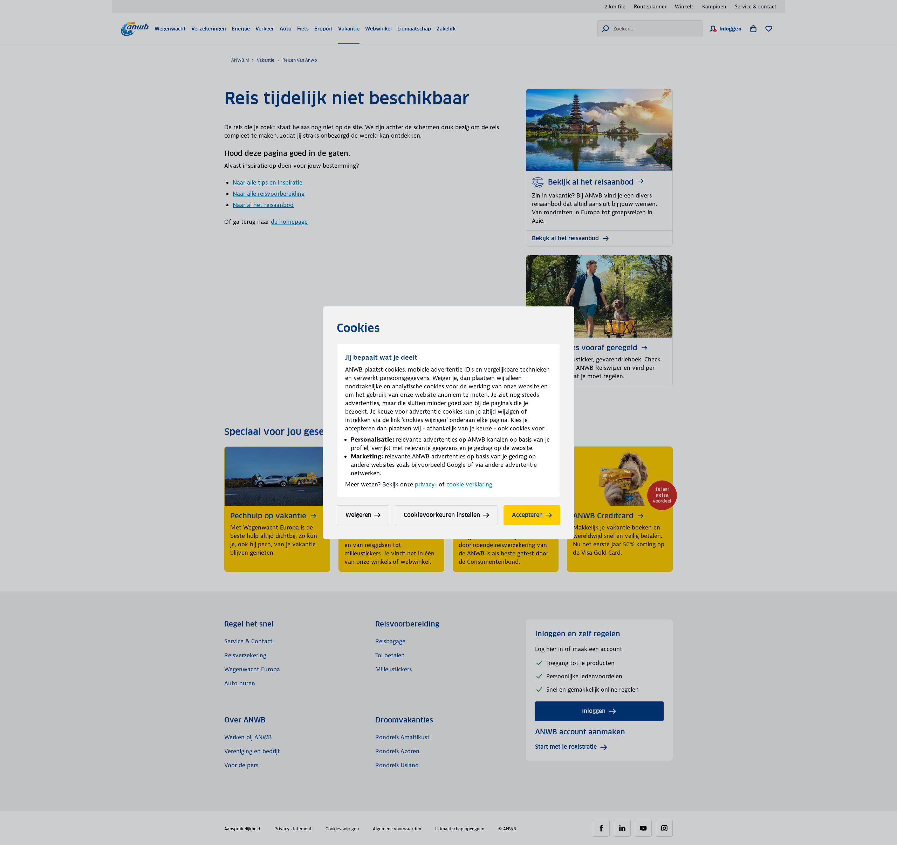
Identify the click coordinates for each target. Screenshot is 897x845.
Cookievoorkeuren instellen (442, 515)
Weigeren (358, 515)
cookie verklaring (469, 484)
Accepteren (527, 515)
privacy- (426, 484)
